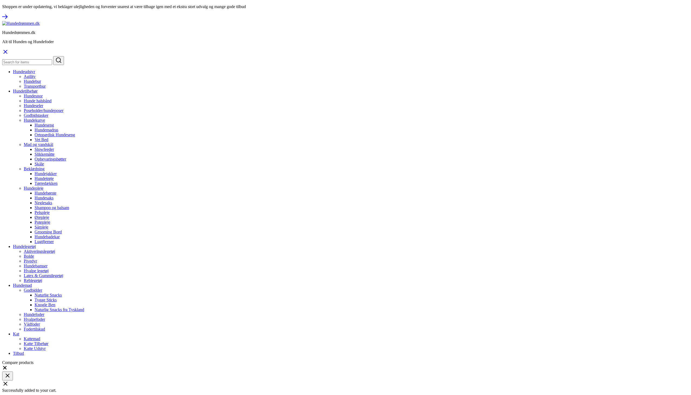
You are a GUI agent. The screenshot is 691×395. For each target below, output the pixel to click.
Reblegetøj (33, 280)
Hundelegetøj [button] (24, 246)
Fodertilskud (34, 329)
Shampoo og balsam (52, 207)
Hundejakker (46, 173)
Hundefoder (34, 314)
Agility (30, 76)
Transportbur (35, 86)
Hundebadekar (47, 236)
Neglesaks (43, 202)
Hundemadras (46, 130)
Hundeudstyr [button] (24, 71)
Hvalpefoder (34, 319)
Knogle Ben (45, 304)
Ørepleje (42, 217)
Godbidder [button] (33, 290)
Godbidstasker (36, 115)
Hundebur (32, 81)
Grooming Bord (48, 232)
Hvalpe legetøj (36, 270)
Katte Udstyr (35, 348)
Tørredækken (46, 183)
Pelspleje (42, 212)
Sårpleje (41, 227)
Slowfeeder (44, 149)
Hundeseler (33, 105)
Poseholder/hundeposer (43, 110)
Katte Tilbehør (36, 343)
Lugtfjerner (44, 241)
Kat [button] (16, 334)
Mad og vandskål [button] (38, 144)
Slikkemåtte (45, 154)
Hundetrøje (44, 178)
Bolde (29, 256)
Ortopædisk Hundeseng (55, 134)
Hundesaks (44, 198)
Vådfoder (32, 324)
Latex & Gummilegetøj (43, 275)
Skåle (39, 164)
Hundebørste (45, 193)
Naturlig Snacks (48, 295)
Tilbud (18, 353)
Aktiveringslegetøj (39, 251)
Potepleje (42, 222)
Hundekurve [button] (34, 120)
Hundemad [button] (22, 285)
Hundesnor (33, 96)
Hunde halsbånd (38, 100)
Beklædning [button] (34, 168)
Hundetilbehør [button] (25, 91)
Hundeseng (44, 125)
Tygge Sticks (46, 300)
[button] (5, 369)
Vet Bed (41, 139)
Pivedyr (30, 261)
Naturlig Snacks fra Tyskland (59, 309)
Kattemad (32, 338)
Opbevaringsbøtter (50, 159)
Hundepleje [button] (33, 188)
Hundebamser (36, 266)
